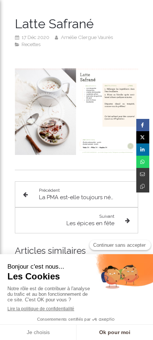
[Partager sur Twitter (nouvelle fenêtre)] (142, 137)
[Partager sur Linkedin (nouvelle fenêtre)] (142, 149)
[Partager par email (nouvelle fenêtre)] (142, 174)
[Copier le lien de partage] (142, 186)
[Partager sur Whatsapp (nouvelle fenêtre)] (142, 162)
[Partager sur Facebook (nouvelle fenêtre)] (142, 125)
